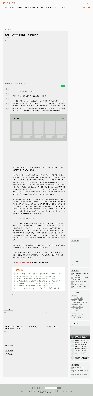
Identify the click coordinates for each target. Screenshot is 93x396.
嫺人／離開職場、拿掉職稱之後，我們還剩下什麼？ (80, 274)
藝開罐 (27, 7)
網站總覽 (70, 391)
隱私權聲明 (48, 391)
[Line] (6, 93)
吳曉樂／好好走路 (78, 284)
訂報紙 (59, 391)
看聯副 (12, 7)
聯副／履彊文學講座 (78, 368)
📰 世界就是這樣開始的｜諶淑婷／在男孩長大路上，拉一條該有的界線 (37, 281)
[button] (6, 98)
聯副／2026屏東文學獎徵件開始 (80, 371)
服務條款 (40, 391)
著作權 (44, 391)
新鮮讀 (5, 7)
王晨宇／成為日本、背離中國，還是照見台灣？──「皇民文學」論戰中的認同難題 (14, 328)
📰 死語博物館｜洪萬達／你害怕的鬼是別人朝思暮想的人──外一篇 (36, 286)
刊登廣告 (23, 391)
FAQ (27, 391)
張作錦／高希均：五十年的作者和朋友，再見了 (80, 278)
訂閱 (59, 388)
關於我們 (65, 391)
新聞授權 (34, 391)
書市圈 (19, 7)
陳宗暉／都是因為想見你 (79, 286)
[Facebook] (6, 89)
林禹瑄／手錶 (9, 346)
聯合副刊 (13, 29)
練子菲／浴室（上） (53, 327)
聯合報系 (55, 391)
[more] (63, 118)
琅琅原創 (55, 7)
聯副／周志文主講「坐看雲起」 (80, 375)
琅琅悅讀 (5, 29)
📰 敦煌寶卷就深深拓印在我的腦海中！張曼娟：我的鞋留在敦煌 (35, 276)
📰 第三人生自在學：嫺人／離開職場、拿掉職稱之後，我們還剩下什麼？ (37, 274)
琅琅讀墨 (64, 7)
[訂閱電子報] (86, 7)
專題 (47, 7)
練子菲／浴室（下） (32, 327)
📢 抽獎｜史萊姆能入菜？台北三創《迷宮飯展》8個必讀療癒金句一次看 (37, 288)
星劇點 (41, 7)
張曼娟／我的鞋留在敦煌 (79, 281)
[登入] (87, 3)
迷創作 (34, 7)
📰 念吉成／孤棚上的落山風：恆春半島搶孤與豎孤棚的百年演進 (35, 279)
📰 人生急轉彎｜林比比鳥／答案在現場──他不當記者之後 (33, 283)
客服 (30, 391)
